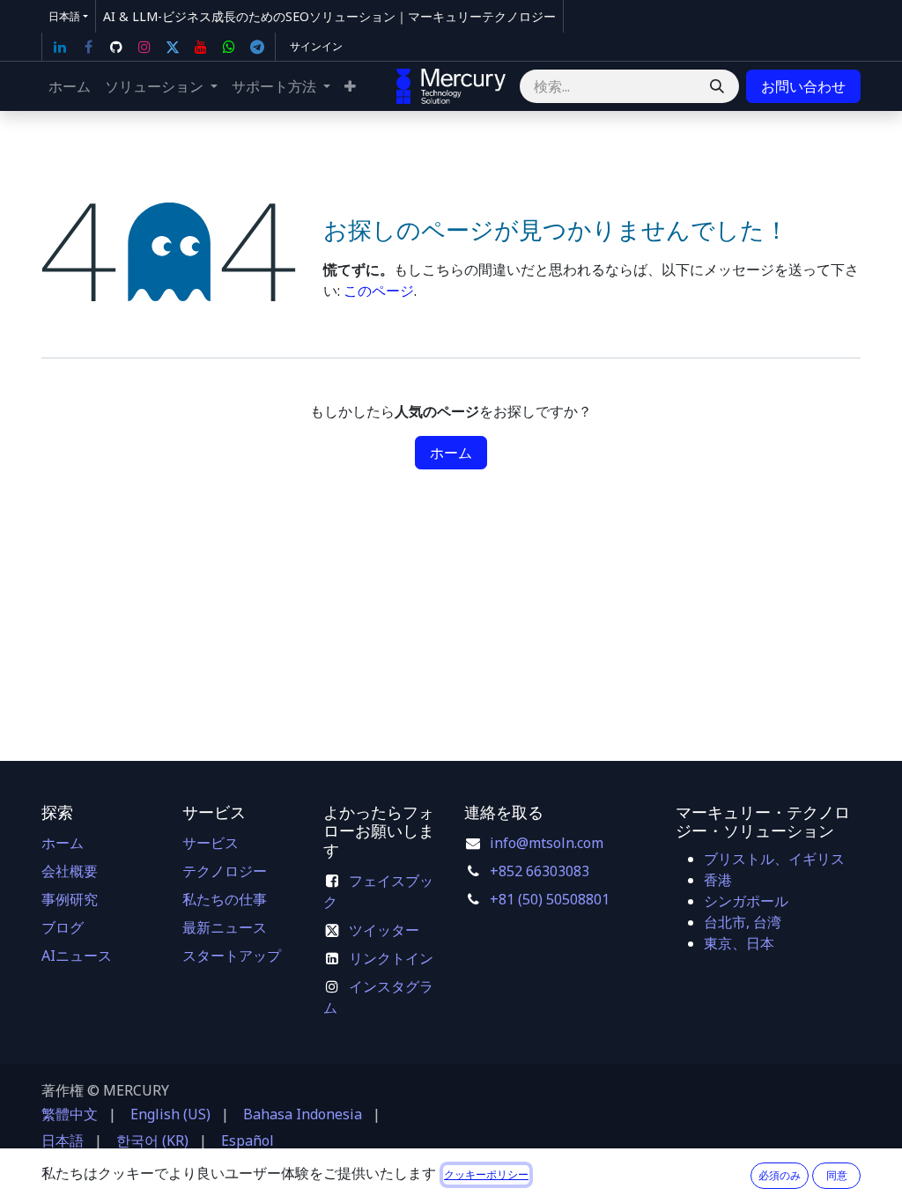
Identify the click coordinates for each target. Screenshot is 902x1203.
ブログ (62, 927)
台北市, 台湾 (742, 922)
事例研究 (69, 899)
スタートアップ (231, 955)
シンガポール (746, 901)
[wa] (229, 47)
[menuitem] (69, 86)
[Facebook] (88, 47)
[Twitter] (173, 47)
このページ (379, 290)
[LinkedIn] (60, 47)
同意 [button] (836, 1175)
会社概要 (69, 871)
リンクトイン (391, 958)
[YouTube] (201, 47)
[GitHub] (116, 47)
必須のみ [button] (779, 1175)
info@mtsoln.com (546, 842)
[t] (257, 47)
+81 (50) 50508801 (550, 899)
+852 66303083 (539, 871)
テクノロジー (224, 871)
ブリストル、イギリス (774, 858)
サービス (210, 842)
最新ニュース (224, 927)
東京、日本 (739, 943)
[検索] (717, 86)
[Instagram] (144, 47)
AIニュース (76, 955)
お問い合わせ (803, 86)
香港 (718, 879)
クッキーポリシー (486, 1174)
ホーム (451, 452)
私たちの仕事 (224, 899)
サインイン (316, 46)
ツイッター (384, 930)
